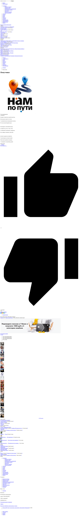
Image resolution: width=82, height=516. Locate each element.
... (0, 452)
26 (8, 49)
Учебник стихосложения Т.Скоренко (7, 55)
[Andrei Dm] (2, 371)
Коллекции (9, 24)
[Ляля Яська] (2, 352)
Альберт (2, 434)
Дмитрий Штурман (4, 446)
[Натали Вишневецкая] (2, 390)
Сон (1, 30)
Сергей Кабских (3, 41)
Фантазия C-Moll (3, 449)
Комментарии (5, 314)
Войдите (2, 317)
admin (1, 49)
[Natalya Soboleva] (2, 345)
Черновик (2, 34)
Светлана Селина (3, 27)
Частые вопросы (3, 24)
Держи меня (2, 32)
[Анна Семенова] (2, 349)
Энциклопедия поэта (19, 55)
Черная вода (2, 447)
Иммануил (2, 37)
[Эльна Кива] (2, 364)
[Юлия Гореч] (2, 417)
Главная (4, 67)
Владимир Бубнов (3, 428)
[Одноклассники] (2, 313)
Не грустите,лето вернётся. (13, 440)
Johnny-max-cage (3, 440)
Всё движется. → (3, 145)
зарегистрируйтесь (9, 317)
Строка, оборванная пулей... (5, 427)
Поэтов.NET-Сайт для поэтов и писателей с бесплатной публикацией (16, 507)
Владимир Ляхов (3, 31)
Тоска (6, 434)
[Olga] (2, 394)
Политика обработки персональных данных (8, 505)
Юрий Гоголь (3, 437)
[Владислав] (2, 409)
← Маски (2, 144)
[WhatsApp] (3, 313)
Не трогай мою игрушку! (5, 420)
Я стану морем (3, 28)
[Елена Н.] (2, 383)
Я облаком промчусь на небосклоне (7, 26)
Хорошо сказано (3, 454)
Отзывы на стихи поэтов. (11, 430)
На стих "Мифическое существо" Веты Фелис (9, 42)
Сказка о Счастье (3, 422)
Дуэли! (1, 334)
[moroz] (2, 402)
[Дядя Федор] (2, 405)
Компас (1, 445)
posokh (1, 425)
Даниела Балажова (4, 29)
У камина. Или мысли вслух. (16, 428)
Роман (1, 453)
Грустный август (10, 437)
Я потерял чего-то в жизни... (13, 443)
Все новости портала (4, 54)
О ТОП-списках (41, 418)
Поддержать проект (4, 333)
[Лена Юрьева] (2, 375)
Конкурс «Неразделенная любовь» (7, 50)
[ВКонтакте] (0, 313)
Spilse (1, 35)
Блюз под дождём (3, 36)
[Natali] (2, 413)
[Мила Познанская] (2, 379)
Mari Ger (2, 423)
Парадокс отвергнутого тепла (6, 44)
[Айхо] (2, 386)
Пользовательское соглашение (6, 502)
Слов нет (2, 424)
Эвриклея (2, 429)
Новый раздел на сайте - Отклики (6, 52)
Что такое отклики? (4, 46)
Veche (1, 33)
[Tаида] (2, 356)
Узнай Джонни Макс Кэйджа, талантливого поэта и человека (12, 40)
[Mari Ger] (2, 360)
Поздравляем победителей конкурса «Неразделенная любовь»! (12, 48)
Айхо (1, 45)
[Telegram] (4, 313)
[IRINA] (2, 398)
